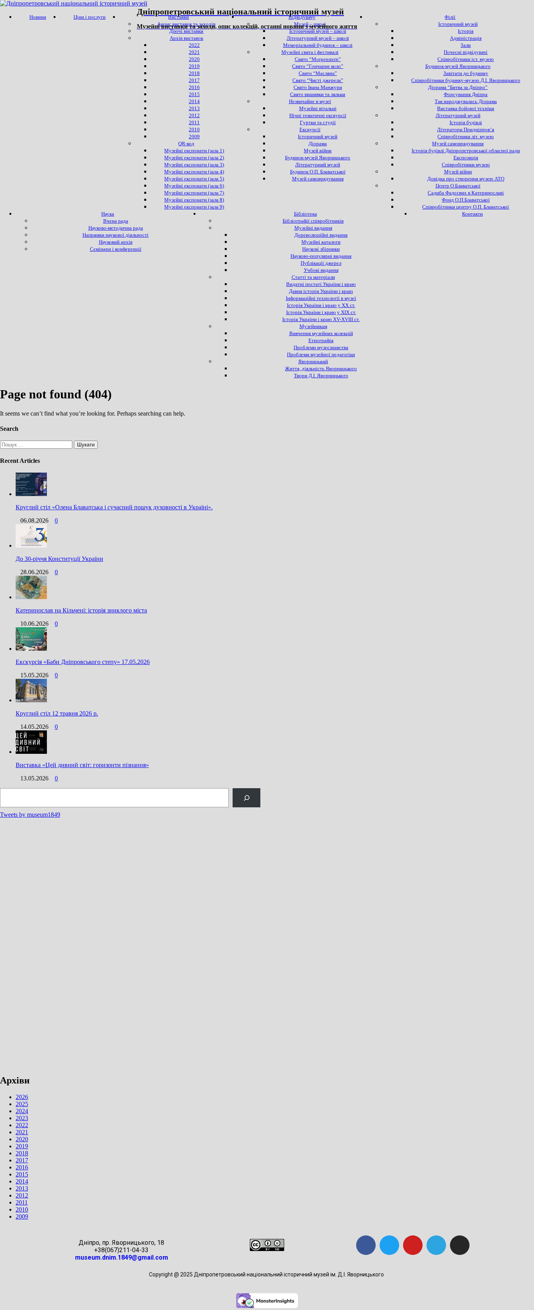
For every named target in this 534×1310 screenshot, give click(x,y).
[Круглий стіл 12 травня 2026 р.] (31, 700)
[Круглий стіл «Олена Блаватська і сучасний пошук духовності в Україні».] (31, 494)
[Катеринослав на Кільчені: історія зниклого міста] (31, 597)
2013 (22, 1188)
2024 (22, 1111)
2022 (22, 1125)
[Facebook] (366, 1245)
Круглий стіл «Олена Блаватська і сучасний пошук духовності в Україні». (114, 507)
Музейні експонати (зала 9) (194, 207)
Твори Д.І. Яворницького (321, 375)
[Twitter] (389, 1245)
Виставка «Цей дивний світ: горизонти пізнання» (82, 765)
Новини (37, 17)
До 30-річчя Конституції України (59, 558)
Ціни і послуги (89, 17)
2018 (22, 1153)
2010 (22, 1209)
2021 (22, 1132)
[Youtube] (413, 1245)
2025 (22, 1104)
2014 (22, 1181)
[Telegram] (436, 1245)
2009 (22, 1216)
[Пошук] (246, 797)
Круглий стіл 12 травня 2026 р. (57, 713)
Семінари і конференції (116, 249)
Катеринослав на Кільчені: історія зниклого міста (81, 610)
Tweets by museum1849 (30, 814)
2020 (22, 1139)
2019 (22, 1146)
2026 (22, 1097)
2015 (22, 1174)
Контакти (472, 214)
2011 (22, 1202)
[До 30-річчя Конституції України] (31, 545)
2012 (22, 1195)
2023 (22, 1118)
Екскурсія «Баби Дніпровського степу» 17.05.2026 (83, 662)
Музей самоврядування (318, 179)
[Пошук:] (37, 444)
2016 (22, 1167)
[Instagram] (459, 1245)
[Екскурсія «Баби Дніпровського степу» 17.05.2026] (31, 648)
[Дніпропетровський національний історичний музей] (73, 3)
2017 (22, 1160)
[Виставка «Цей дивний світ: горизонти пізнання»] (31, 751)
